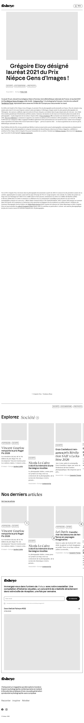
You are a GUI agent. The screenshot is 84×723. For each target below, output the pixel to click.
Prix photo (32, 86)
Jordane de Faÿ (46, 483)
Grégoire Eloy (38, 101)
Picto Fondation (45, 116)
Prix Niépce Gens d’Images (13, 101)
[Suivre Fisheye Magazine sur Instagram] (6, 709)
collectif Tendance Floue (25, 206)
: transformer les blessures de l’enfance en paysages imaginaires (68, 535)
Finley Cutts (23, 92)
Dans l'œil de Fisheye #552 (15, 609)
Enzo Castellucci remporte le (68, 454)
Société (9, 86)
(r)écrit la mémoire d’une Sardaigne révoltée (40, 465)
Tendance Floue (7, 103)
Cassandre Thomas (75, 475)
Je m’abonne (73, 598)
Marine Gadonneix (26, 133)
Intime (69, 527)
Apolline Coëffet (18, 466)
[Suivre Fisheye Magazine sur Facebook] (2, 709)
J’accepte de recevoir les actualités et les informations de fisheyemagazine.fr (25, 603)
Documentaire (20, 86)
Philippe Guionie (60, 131)
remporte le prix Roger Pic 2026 (12, 450)
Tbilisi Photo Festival (34, 204)
